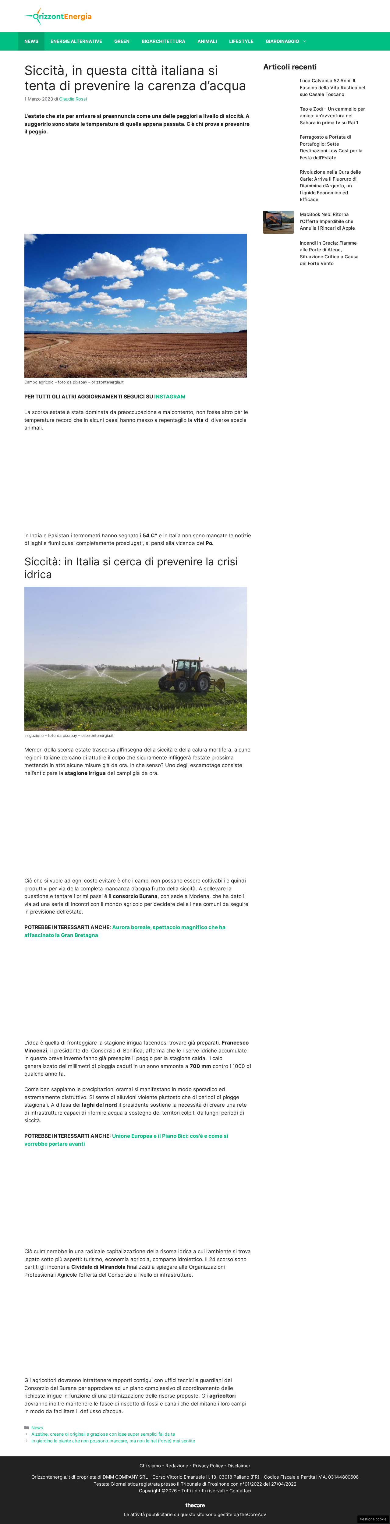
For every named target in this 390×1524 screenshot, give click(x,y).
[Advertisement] (138, 186)
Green (121, 41)
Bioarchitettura (163, 41)
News (31, 41)
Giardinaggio (282, 41)
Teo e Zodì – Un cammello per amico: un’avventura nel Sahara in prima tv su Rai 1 (332, 116)
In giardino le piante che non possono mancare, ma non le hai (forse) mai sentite (113, 1440)
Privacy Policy (208, 1466)
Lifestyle (241, 41)
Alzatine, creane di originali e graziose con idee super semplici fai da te (103, 1434)
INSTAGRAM (170, 397)
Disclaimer (239, 1466)
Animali (207, 41)
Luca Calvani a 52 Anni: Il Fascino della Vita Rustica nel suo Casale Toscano (332, 87)
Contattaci (240, 1491)
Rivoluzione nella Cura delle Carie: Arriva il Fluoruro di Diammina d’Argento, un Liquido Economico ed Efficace (330, 185)
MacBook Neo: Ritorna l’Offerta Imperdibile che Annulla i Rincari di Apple (327, 221)
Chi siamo (150, 1466)
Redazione (176, 1466)
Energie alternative (76, 41)
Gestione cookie (373, 1519)
